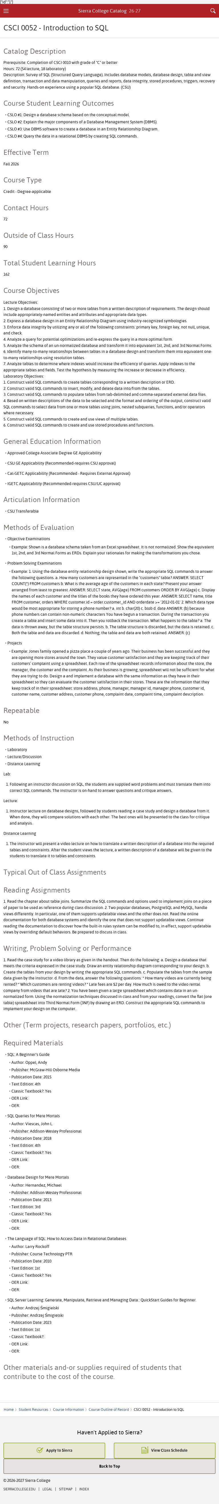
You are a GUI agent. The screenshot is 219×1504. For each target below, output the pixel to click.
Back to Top (109, 1466)
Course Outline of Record (109, 1409)
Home (9, 1409)
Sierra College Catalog (109, 11)
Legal (47, 1489)
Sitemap (65, 1489)
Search (213, 11)
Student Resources (33, 1409)
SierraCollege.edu (19, 1489)
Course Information (68, 1409)
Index (84, 1489)
